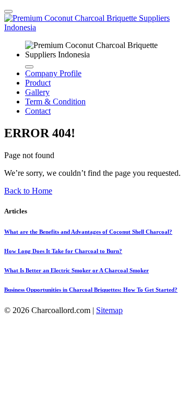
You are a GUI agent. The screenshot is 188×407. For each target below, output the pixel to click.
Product (38, 82)
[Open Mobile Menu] (8, 11)
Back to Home (28, 190)
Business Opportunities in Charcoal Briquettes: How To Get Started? (91, 289)
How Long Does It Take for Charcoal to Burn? (63, 251)
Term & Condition (55, 101)
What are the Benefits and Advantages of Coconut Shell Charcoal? (88, 232)
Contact (38, 110)
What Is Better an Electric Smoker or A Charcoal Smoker (76, 270)
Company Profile (53, 73)
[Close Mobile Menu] (29, 66)
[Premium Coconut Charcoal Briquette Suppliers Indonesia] (94, 27)
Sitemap (109, 310)
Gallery (37, 92)
